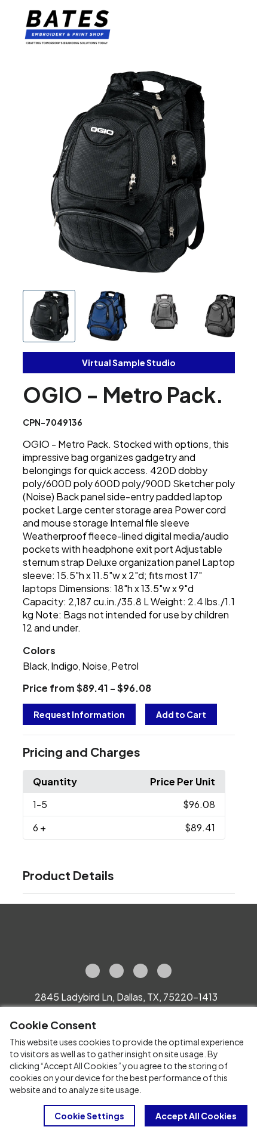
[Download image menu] (219, 84)
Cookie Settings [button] (89, 1115)
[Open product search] (196, 27)
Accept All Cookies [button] (196, 1115)
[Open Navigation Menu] (221, 27)
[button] (129, 752)
